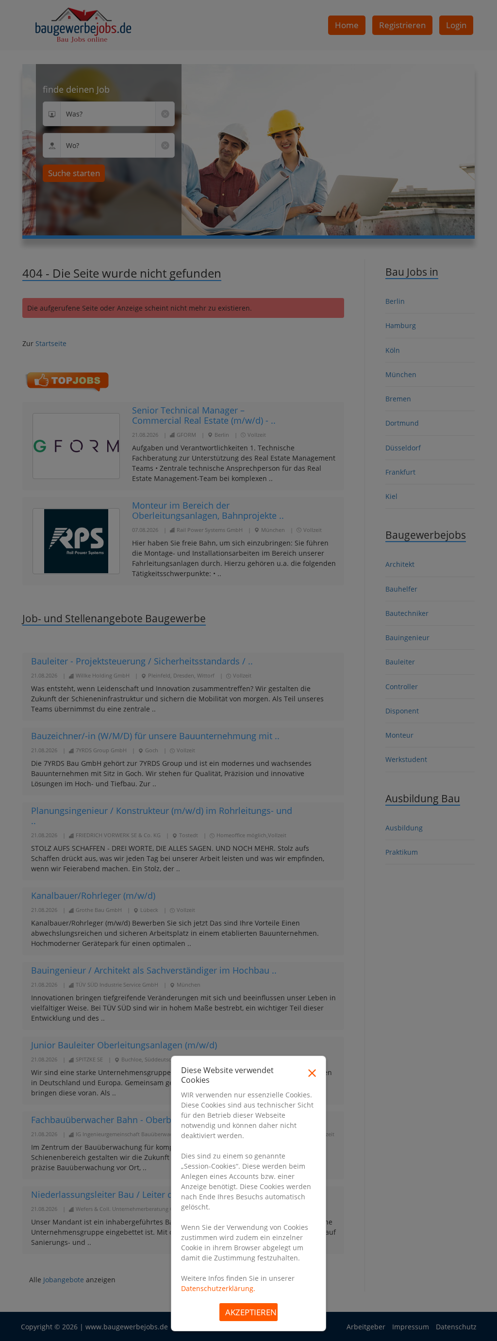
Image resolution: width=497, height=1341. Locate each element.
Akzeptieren (251, 1312)
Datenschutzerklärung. (218, 1288)
